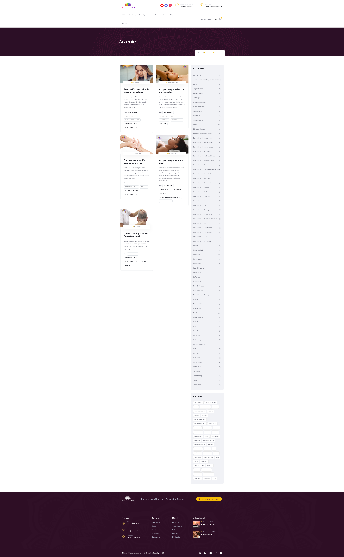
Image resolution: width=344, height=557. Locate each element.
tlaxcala (197, 478)
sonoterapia (206, 469)
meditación (198, 436)
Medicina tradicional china (170, 197)
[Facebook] (166, 5)
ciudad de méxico (131, 123)
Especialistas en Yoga (200, 237)
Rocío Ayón (197, 353)
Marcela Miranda (198, 286)
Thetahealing (197, 376)
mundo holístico (131, 127)
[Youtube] (162, 5)
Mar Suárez (197, 281)
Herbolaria (196, 254)
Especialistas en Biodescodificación (204, 156)
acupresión (132, 112)
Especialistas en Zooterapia (202, 241)
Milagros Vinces (198, 317)
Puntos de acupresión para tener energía (134, 161)
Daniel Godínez (206, 534)
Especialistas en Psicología (201, 210)
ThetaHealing (208, 474)
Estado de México (199, 423)
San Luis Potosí (199, 465)
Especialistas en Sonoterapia (202, 228)
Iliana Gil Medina (198, 268)
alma (196, 407)
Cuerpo (195, 124)
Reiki (194, 349)
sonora (196, 469)
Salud (196, 461)
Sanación (204, 461)
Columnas (196, 115)
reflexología (177, 120)
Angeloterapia (198, 89)
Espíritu (195, 245)
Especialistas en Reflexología (202, 214)
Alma (195, 84)
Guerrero (197, 428)
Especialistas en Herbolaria (201, 178)
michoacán (215, 436)
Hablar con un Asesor (186, 4)
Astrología (196, 98)
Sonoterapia (197, 367)
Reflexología (197, 340)
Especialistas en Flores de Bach (203, 174)
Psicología (196, 335)
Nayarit (210, 444)
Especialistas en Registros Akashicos (205, 219)
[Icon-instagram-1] (205, 553)
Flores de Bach (198, 250)
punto (127, 265)
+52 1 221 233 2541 (186, 6)
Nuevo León (198, 448)
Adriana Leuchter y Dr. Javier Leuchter (205, 80)
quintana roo (208, 457)
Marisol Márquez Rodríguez (202, 295)
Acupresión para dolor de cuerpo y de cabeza (136, 90)
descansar (177, 189)
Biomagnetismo (198, 107)
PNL (194, 326)
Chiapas (215, 407)
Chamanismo (197, 111)
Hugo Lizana (197, 263)
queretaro (164, 120)
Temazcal (196, 371)
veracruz (207, 478)
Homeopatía (197, 259)
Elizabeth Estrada (199, 129)
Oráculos (196, 322)
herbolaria (207, 428)
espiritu (204, 415)
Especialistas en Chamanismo (202, 165)
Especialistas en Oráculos (201, 201)
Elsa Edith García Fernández (202, 133)
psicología (207, 453)
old (214, 448)
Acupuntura (197, 75)
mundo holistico (208, 440)
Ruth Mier (196, 358)
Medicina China (198, 304)
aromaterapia (205, 407)
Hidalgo (216, 428)
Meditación (197, 308)
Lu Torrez (196, 277)
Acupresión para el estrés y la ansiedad (172, 90)
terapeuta (197, 474)
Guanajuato (212, 423)
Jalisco (207, 432)
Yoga (195, 380)
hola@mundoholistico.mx (213, 6)
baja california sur (132, 120)
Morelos (197, 440)
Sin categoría (197, 362)
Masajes (195, 299)
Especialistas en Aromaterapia (203, 147)
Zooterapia (197, 384)
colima (210, 411)
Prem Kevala (197, 331)
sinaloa (163, 123)
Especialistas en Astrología (202, 151)
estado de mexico (131, 190)
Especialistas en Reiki (200, 223)
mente (206, 436)
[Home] (128, 5)
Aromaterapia (198, 93)
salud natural (165, 201)
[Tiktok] (216, 553)
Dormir (163, 193)
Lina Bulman (197, 272)
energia (144, 187)
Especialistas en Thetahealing (202, 232)
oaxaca (207, 448)
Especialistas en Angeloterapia (203, 142)
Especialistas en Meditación (202, 196)
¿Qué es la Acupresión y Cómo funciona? (136, 235)
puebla (143, 261)
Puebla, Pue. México (133, 538)
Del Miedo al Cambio (208, 525)
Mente (195, 313)
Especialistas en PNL (199, 205)
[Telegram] (221, 553)
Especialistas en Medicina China (203, 192)
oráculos (197, 453)
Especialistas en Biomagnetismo (203, 160)
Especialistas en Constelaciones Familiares (207, 169)
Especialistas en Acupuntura (202, 138)
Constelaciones (198, 120)
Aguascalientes (211, 402)
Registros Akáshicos (199, 344)
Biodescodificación (199, 102)
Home (200, 53)
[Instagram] (170, 5)
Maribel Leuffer (198, 290)
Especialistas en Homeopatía (202, 183)
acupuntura (129, 116)
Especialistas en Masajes (201, 187)
